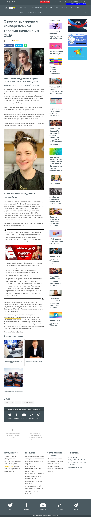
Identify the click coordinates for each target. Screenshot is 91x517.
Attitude (13, 332)
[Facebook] (5, 1)
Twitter (20, 45)
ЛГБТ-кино (9, 402)
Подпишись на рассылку (76, 3)
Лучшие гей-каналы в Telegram (54, 323)
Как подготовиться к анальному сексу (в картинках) (56, 111)
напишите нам (8, 466)
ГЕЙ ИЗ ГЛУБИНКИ (26, 13)
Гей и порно (54, 184)
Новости (23, 8)
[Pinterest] (15, 1)
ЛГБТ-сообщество (57, 8)
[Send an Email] (12, 1)
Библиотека (75, 8)
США (18, 402)
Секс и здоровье (37, 8)
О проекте (58, 1)
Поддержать (45, 1)
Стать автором (72, 1)
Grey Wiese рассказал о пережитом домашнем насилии (54, 303)
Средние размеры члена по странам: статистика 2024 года (56, 221)
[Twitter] (7, 1)
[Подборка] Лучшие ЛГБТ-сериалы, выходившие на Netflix (55, 281)
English (41, 13)
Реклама (83, 1)
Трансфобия (28, 402)
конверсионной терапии (13, 317)
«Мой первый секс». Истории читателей (56, 241)
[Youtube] (10, 1)
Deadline (20, 332)
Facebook (10, 45)
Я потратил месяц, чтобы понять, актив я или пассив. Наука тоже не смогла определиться (55, 163)
